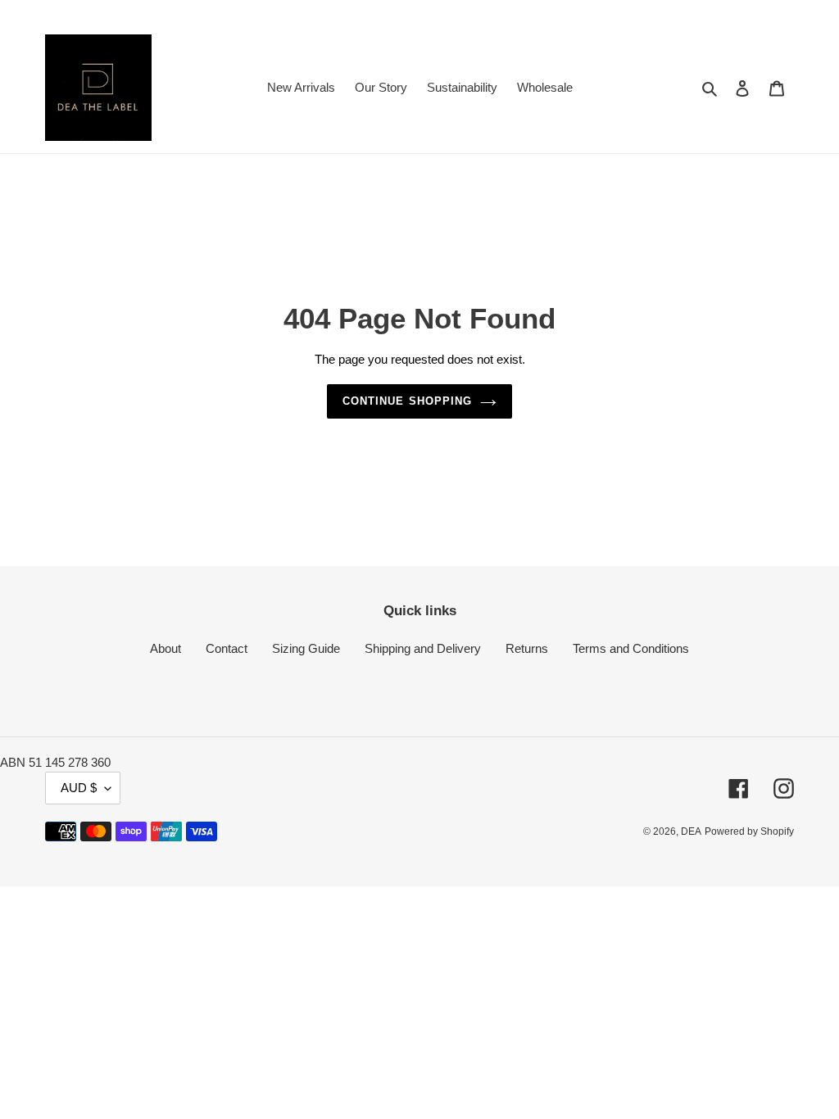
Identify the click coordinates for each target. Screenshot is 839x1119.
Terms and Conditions (631, 648)
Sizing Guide (306, 648)
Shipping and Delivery (423, 648)
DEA (691, 831)
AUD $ (79, 788)
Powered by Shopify (749, 831)
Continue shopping (407, 401)
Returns (527, 648)
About (165, 648)
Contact (226, 648)
